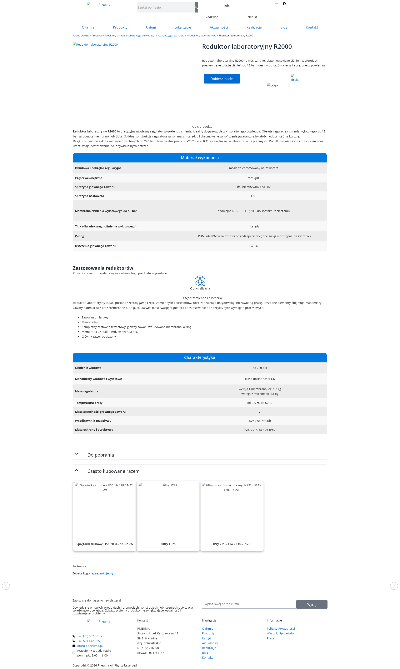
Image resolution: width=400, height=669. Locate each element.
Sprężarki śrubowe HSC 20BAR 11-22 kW (104, 544)
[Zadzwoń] (212, 9)
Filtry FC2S (168, 544)
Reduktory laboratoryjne (202, 35)
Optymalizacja (200, 288)
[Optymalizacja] (200, 281)
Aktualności (219, 27)
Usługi (151, 27)
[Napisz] (252, 9)
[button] (6, 586)
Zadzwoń (212, 17)
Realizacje (254, 27)
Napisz (252, 17)
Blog (283, 27)
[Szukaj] (196, 7)
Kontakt (312, 27)
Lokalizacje (182, 27)
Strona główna (80, 35)
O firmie (88, 27)
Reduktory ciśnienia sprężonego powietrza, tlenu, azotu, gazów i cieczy (145, 35)
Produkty (120, 27)
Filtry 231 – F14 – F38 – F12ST (232, 544)
